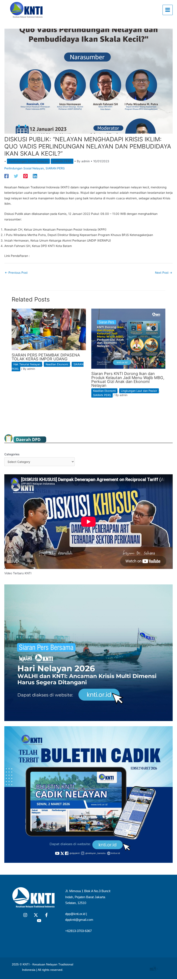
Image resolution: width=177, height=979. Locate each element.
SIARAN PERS (62, 161)
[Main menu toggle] (168, 10)
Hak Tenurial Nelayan (26, 364)
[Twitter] (16, 176)
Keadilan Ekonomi (57, 364)
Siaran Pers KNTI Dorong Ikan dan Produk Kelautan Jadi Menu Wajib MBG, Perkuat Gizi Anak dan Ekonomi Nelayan (127, 379)
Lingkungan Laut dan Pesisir (139, 390)
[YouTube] (39, 920)
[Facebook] (6, 176)
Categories (11, 454)
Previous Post (16, 272)
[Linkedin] (35, 176)
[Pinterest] (25, 176)
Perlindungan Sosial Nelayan (28, 161)
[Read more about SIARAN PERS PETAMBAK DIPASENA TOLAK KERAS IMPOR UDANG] (49, 329)
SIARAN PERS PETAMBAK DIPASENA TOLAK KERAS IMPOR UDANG (46, 357)
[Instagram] (25, 915)
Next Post (163, 272)
